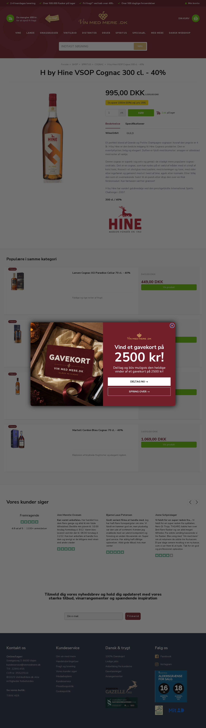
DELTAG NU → (139, 381)
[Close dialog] (172, 326)
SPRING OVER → (139, 391)
